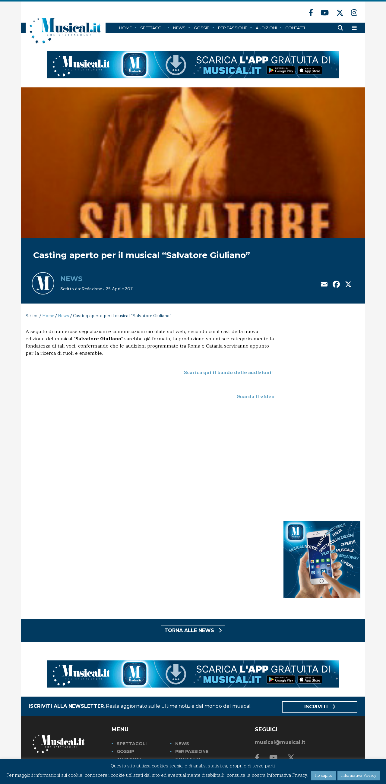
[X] (348, 285)
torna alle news (190, 630)
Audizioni (266, 27)
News (179, 27)
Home (125, 27)
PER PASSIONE (191, 751)
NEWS (182, 743)
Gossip (202, 27)
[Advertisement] (321, 418)
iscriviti (316, 707)
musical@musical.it (280, 742)
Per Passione (232, 27)
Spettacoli (152, 27)
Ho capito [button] (323, 775)
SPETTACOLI (132, 743)
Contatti (295, 27)
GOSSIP (125, 751)
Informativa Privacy (358, 775)
